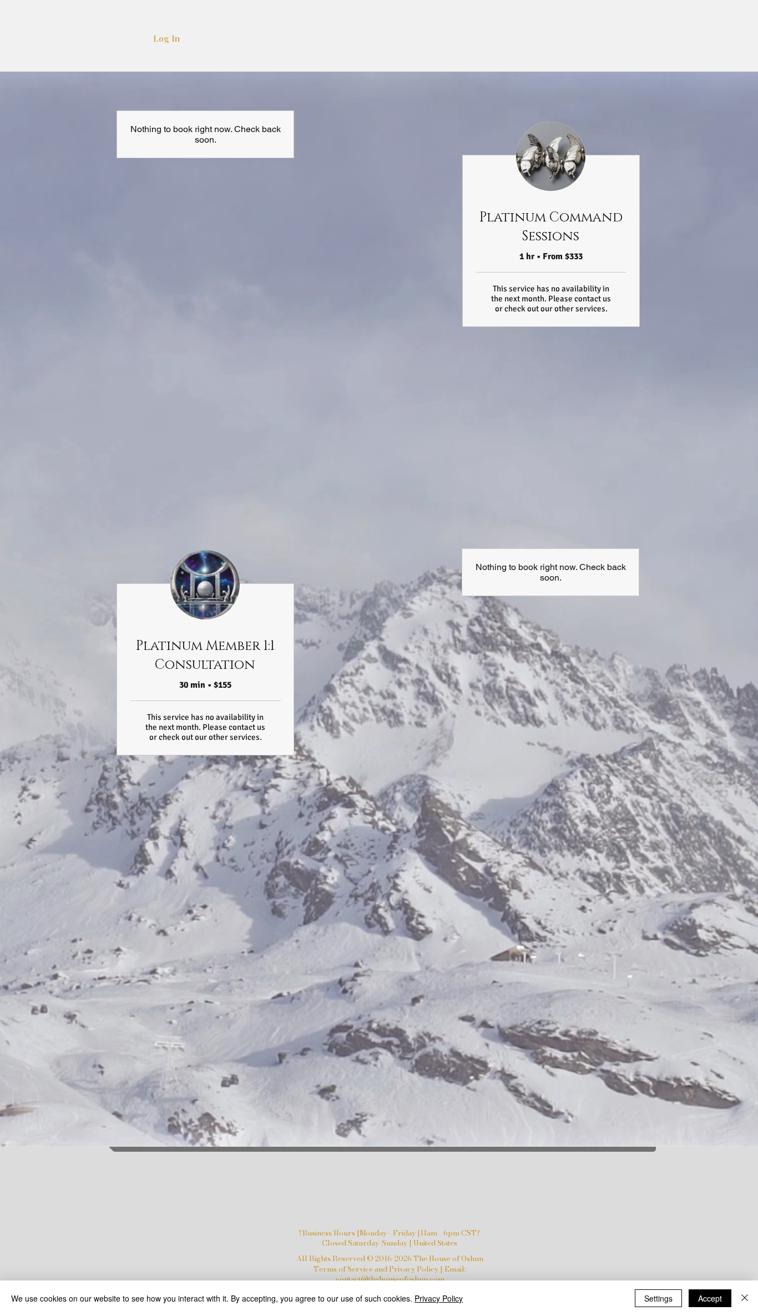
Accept (710, 1298)
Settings (658, 1298)
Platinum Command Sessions (551, 227)
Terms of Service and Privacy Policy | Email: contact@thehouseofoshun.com (390, 1273)
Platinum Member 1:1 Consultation (205, 655)
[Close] (744, 1298)
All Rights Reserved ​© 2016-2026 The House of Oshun (389, 1258)
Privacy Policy (439, 1298)
